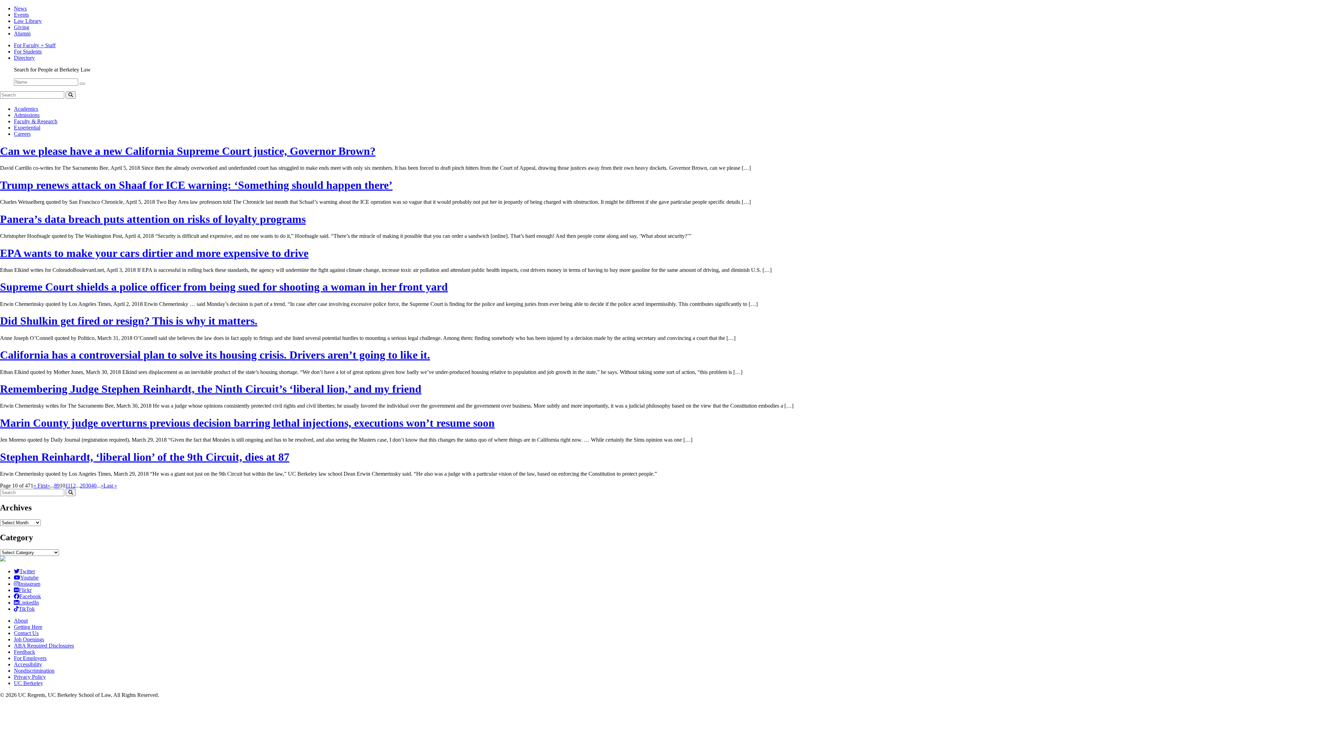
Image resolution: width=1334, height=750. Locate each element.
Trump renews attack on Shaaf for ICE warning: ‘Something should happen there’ (196, 185)
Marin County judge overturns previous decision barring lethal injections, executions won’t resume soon (247, 423)
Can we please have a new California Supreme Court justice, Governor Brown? (188, 151)
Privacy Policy (30, 677)
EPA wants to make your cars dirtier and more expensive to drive (154, 253)
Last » (110, 486)
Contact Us (26, 633)
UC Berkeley (28, 683)
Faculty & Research (35, 121)
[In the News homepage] (3, 559)
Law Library (28, 21)
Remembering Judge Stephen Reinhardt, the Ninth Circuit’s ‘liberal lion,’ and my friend (210, 389)
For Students (28, 52)
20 (82, 486)
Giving (21, 27)
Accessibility (28, 664)
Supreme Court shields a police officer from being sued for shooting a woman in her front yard (224, 287)
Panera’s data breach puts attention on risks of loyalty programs (153, 219)
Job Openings (29, 639)
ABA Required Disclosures (44, 646)
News (20, 8)
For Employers (30, 658)
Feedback (24, 652)
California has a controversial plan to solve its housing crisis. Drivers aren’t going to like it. (215, 355)
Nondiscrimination (34, 671)
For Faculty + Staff (35, 45)
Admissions (27, 115)
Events (21, 15)
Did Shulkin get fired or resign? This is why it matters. (128, 321)
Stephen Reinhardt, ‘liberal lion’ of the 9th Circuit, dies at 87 (144, 457)
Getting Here (28, 627)
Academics (26, 109)
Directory (24, 58)
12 (73, 486)
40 (94, 486)
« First (40, 486)
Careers (22, 134)
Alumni (22, 33)
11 (67, 486)
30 (88, 486)
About (21, 621)
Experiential (27, 128)
